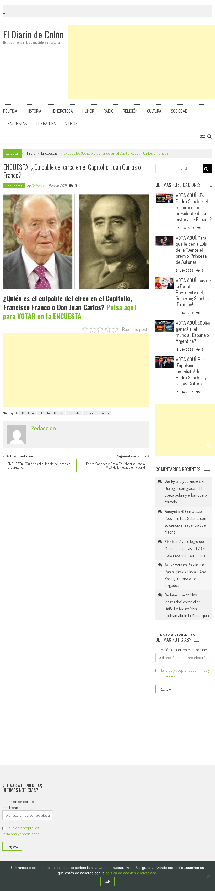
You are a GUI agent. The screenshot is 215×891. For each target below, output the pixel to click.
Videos (71, 123)
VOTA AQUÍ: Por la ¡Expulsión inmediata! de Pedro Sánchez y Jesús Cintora (192, 371)
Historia (34, 111)
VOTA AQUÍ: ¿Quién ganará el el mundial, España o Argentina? (193, 332)
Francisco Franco (97, 413)
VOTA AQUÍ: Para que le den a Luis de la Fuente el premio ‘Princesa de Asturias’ (191, 250)
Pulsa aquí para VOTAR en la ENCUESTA (69, 311)
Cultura (154, 111)
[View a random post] (202, 136)
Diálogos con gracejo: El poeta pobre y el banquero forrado (186, 495)
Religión (130, 111)
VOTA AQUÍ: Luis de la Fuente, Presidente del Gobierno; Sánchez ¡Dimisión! (193, 292)
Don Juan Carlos (51, 413)
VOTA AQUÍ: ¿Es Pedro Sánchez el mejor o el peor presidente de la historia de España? (194, 207)
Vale (107, 881)
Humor (88, 111)
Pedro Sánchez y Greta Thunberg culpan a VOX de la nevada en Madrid (115, 465)
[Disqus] (76, 543)
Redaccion (38, 185)
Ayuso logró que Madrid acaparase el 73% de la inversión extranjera (185, 548)
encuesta (74, 413)
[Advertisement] (141, 62)
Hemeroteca (62, 111)
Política (10, 111)
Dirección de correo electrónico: (181, 649)
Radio (109, 111)
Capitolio (28, 413)
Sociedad (179, 111)
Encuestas (17, 123)
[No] (208, 876)
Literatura (46, 123)
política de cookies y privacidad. (131, 873)
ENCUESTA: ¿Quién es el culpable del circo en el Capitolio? (39, 465)
